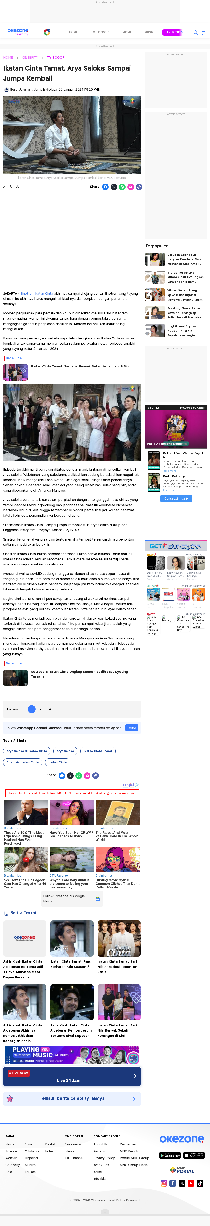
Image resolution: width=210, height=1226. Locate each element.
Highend (31, 1158)
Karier (97, 1172)
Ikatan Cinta (58, 762)
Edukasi (30, 1172)
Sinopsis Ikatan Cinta (23, 762)
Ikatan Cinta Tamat (98, 751)
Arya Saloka (65, 751)
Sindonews (73, 1144)
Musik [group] (149, 32)
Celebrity (12, 1165)
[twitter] (182, 1183)
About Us (100, 1144)
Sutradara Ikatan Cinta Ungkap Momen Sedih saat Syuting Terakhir (79, 674)
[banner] (72, 1062)
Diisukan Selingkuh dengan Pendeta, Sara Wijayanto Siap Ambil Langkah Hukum (184, 260)
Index (49, 1151)
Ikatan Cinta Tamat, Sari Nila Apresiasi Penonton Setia (117, 967)
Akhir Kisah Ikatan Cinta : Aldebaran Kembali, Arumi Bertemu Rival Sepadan (71, 1030)
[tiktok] (200, 1183)
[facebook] (172, 1183)
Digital (50, 1144)
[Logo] (46, 32)
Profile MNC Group (134, 1158)
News (9, 1144)
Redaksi (99, 1151)
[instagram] (163, 1183)
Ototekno (32, 1151)
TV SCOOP (55, 57)
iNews (69, 1151)
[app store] (194, 1155)
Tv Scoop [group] (174, 32)
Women (11, 1158)
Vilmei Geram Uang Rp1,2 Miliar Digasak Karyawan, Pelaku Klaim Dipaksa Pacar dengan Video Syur (185, 295)
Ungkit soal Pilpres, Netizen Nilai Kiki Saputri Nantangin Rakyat (182, 331)
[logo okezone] (182, 1139)
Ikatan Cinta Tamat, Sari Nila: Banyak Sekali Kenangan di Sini (80, 366)
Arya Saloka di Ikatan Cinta (27, 751)
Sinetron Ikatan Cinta (37, 293)
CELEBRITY (30, 57)
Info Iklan (100, 1178)
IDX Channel (74, 1158)
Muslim (30, 1165)
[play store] (170, 1155)
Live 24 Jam (68, 1080)
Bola (8, 1172)
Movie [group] (126, 32)
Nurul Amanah (21, 89)
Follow (132, 727)
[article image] (155, 259)
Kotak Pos (101, 1165)
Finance (11, 1151)
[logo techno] (18, 32)
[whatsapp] (122, 187)
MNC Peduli (129, 1151)
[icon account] (6, 90)
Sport (29, 1144)
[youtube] (191, 1183)
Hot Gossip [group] (100, 32)
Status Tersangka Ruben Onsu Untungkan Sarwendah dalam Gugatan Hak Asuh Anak (185, 277)
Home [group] (73, 32)
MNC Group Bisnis (134, 1165)
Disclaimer (128, 1144)
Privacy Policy (104, 1158)
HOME (8, 57)
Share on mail (130, 187)
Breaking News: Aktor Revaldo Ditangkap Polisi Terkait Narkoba (184, 313)
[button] (182, 32)
